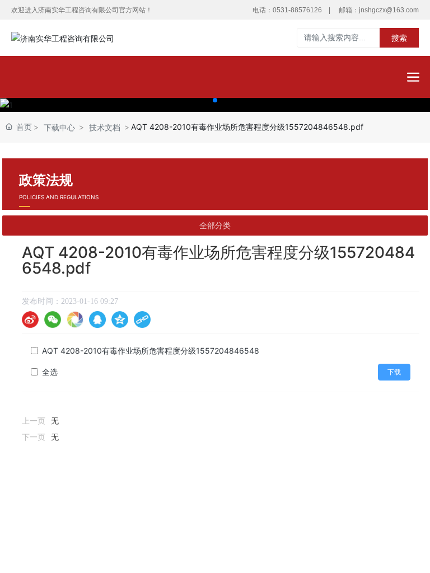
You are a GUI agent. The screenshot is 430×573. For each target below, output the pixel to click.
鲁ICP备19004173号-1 (215, 523)
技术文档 (104, 127)
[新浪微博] (30, 319)
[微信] (52, 319)
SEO (292, 507)
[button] (215, 100)
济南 (256, 537)
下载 (394, 372)
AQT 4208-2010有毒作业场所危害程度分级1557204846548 (150, 350)
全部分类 (215, 225)
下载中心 (59, 127)
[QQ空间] (119, 319)
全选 (50, 372)
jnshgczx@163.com (389, 10)
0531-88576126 (297, 10)
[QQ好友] (97, 319)
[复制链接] (142, 319)
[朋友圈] (75, 319)
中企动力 (227, 537)
